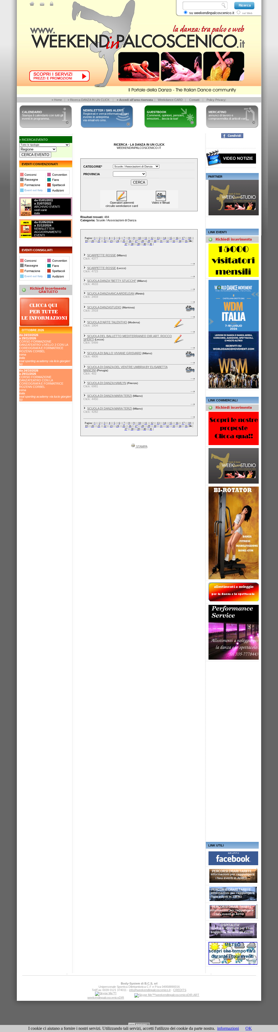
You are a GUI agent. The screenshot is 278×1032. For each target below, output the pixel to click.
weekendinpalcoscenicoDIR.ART (177, 994)
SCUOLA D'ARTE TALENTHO (107, 322)
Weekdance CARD (170, 99)
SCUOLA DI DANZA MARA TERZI (109, 395)
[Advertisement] (43, 444)
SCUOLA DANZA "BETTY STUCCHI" (111, 280)
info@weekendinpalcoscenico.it (149, 990)
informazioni (228, 1028)
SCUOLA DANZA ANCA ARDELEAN (110, 293)
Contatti (194, 99)
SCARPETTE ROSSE (101, 255)
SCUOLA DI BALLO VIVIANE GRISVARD (114, 353)
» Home (57, 99)
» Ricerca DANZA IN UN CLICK (88, 99)
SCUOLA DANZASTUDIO (104, 307)
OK (248, 1028)
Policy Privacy (216, 99)
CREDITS (179, 990)
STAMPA (141, 446)
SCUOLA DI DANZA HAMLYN (106, 383)
